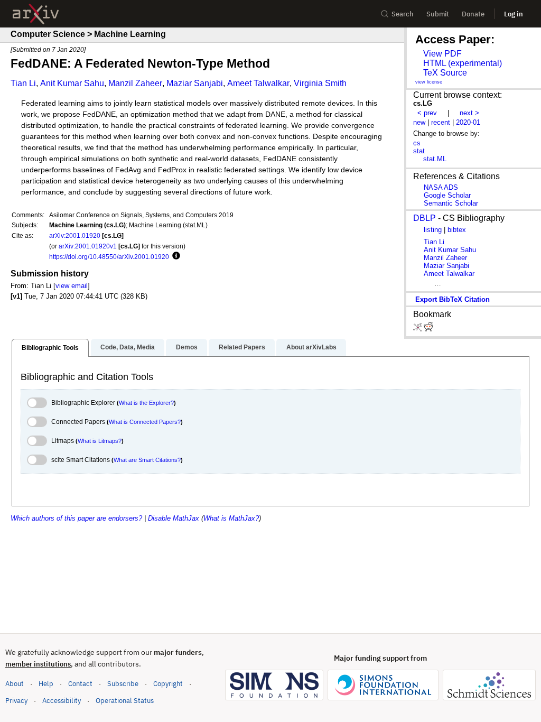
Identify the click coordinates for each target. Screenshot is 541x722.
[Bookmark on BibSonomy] (418, 329)
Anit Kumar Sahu (72, 83)
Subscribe (122, 683)
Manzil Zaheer (135, 83)
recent (440, 122)
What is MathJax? (231, 518)
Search (402, 14)
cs (417, 143)
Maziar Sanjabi (194, 83)
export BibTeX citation (452, 299)
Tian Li (23, 83)
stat (419, 151)
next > (469, 113)
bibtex (456, 230)
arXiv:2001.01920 (74, 235)
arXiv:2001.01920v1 (88, 246)
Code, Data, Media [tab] (127, 347)
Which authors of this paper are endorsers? (76, 518)
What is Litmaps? (100, 441)
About (14, 683)
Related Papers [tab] (242, 347)
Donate (473, 14)
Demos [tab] (187, 347)
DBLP (424, 218)
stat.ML (434, 159)
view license (428, 82)
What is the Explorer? (146, 403)
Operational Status (125, 700)
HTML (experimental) (462, 63)
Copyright (168, 683)
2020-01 (468, 122)
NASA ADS (441, 187)
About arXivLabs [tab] (311, 347)
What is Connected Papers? (145, 422)
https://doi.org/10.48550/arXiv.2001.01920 (109, 256)
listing (433, 230)
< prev (427, 113)
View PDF (442, 53)
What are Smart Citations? (147, 460)
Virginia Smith (320, 83)
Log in (513, 14)
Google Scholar (447, 195)
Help (46, 683)
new (419, 122)
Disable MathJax (173, 518)
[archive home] (36, 14)
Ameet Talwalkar (258, 83)
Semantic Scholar (451, 203)
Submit (437, 14)
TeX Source (445, 72)
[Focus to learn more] (174, 256)
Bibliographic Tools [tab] (50, 347)
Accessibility (61, 700)
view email (71, 286)
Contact (80, 683)
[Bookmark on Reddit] (428, 329)
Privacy (16, 700)
